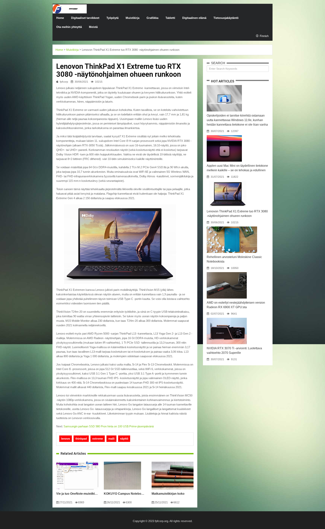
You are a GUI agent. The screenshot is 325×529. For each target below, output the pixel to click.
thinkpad (81, 438)
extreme (97, 438)
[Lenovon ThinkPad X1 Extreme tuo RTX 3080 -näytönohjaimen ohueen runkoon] (228, 180)
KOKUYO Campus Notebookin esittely (125, 493)
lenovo (65, 438)
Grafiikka (152, 17)
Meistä (93, 26)
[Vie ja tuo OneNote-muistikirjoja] (77, 462)
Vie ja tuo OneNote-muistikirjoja (77, 493)
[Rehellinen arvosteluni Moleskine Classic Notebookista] (232, 226)
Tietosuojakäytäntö (225, 17)
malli (111, 438)
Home (60, 17)
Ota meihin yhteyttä (69, 26)
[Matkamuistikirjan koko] (173, 462)
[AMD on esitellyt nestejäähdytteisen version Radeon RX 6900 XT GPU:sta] (227, 272)
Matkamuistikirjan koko (168, 493)
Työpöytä (112, 17)
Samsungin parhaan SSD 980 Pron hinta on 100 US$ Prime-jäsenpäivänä (109, 426)
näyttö (124, 438)
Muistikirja (132, 17)
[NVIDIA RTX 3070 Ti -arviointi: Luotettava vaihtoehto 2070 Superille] (227, 317)
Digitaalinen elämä (194, 17)
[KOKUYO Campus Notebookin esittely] (122, 462)
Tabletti (170, 17)
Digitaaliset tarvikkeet (85, 17)
